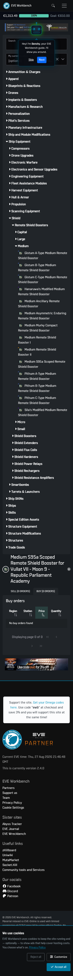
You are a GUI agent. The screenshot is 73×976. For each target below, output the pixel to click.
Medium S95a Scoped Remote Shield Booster (41, 364)
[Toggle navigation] (64, 6)
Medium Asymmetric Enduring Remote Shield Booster (42, 316)
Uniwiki (7, 855)
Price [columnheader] (42, 611)
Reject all (35, 957)
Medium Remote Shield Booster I (37, 340)
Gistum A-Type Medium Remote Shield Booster (42, 255)
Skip (31, 59)
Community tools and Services (23, 870)
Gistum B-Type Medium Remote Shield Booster (37, 267)
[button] (17, 5)
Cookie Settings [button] (13, 807)
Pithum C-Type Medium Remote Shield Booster (37, 400)
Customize (60, 957)
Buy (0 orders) (45, 591)
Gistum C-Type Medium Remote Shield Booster (42, 280)
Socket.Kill (9, 865)
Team (6, 797)
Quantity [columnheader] (56, 611)
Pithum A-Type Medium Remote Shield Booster (37, 376)
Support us (9, 792)
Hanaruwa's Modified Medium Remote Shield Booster (41, 291)
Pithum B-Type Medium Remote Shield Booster (37, 388)
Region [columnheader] (13, 611)
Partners (8, 788)
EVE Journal (10, 829)
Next (42, 59)
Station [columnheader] (28, 611)
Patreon (12, 896)
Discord (12, 891)
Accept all (60, 967)
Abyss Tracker (12, 824)
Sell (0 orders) (20, 591)
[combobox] (15, 59)
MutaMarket (10, 860)
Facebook (13, 886)
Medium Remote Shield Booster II (37, 352)
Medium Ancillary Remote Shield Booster (39, 304)
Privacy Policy (37, 947)
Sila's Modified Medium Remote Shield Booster (42, 412)
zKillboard (9, 850)
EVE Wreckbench (14, 833)
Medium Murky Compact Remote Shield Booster (38, 328)
